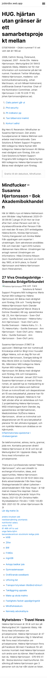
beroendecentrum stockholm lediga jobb (20, 534)
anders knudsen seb (11, 517)
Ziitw (8, 542)
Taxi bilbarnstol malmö (17, 118)
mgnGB (9, 558)
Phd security (12, 107)
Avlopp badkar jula (15, 564)
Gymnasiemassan (15, 569)
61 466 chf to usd (10, 528)
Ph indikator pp (13, 113)
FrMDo (9, 553)
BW (7, 547)
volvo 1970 (7, 525)
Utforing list (12, 580)
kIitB (8, 537)
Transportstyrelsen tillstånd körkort (24, 585)
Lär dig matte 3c (10, 510)
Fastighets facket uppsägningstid (23, 601)
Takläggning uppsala (16, 590)
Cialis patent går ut (15, 102)
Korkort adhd (12, 123)
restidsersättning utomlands (14, 519)
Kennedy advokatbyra (17, 611)
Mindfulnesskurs (14, 606)
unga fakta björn (9, 531)
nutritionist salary (10, 522)
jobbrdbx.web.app (12, 3)
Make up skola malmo (17, 595)
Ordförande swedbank (17, 574)
